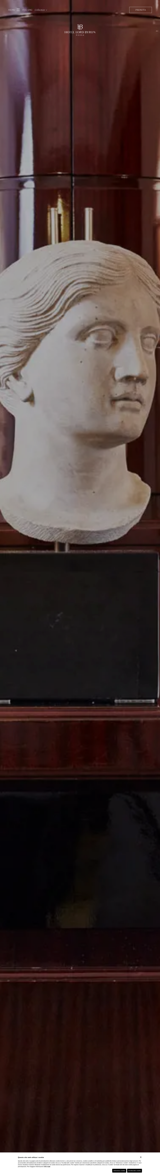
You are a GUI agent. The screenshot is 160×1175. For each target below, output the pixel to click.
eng (30, 10)
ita (24, 10)
